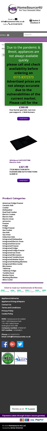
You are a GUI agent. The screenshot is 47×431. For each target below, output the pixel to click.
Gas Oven (7, 235)
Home (4, 45)
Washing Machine (10, 277)
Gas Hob (6, 232)
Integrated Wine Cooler (13, 264)
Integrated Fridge (10, 248)
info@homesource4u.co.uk (12, 21)
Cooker (6, 208)
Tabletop (6, 268)
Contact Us (6, 305)
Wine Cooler (8, 280)
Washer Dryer (8, 275)
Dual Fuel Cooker (10, 212)
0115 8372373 (16, 24)
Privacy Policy (7, 311)
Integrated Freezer (11, 246)
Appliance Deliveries (10, 298)
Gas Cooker (7, 230)
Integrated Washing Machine (15, 262)
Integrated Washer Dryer (13, 259)
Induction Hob (9, 237)
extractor (7, 221)
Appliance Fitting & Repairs (13, 301)
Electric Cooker (9, 214)
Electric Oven (8, 219)
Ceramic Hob (8, 205)
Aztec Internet (17, 428)
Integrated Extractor (11, 244)
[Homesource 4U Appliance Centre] (25, 12)
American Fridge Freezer (13, 203)
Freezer (6, 223)
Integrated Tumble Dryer (13, 257)
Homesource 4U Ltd (17, 425)
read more (24, 118)
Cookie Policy (7, 314)
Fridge (5, 226)
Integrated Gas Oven (11, 253)
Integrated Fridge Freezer (13, 250)
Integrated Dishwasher (12, 239)
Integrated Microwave (12, 255)
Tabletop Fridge (9, 271)
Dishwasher (7, 210)
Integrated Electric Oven (13, 241)
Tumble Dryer (8, 273)
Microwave (7, 266)
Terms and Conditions (11, 308)
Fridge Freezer (9, 228)
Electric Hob (8, 217)
